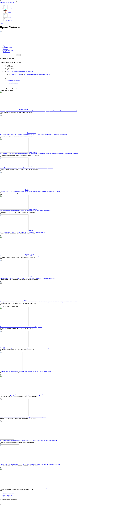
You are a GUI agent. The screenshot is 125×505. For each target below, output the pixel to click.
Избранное (6, 52)
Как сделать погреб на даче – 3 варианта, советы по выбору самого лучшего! (22, 232)
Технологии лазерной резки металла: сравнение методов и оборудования (21, 327)
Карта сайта (6, 497)
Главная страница (8, 493)
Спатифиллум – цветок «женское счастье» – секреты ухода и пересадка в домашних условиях (27, 278)
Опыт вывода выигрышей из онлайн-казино (20, 71)
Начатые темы (7, 47)
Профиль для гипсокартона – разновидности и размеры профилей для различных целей (25, 371)
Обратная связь (7, 495)
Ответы (5, 49)
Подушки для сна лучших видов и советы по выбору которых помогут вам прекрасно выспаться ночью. (30, 191)
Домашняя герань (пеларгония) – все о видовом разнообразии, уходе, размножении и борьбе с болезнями (30, 464)
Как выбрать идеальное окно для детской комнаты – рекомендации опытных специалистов (26, 168)
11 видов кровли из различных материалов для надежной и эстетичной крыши (23, 417)
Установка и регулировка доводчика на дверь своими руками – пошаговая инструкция (25, 210)
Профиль (6, 46)
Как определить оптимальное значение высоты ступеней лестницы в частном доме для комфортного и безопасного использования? (38, 111)
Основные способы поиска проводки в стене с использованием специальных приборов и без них (28, 488)
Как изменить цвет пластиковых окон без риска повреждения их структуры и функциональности (28, 440)
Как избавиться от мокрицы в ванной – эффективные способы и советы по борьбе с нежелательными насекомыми (33, 134)
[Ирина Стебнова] (6, 43)
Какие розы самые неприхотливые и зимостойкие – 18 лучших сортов (20, 256)
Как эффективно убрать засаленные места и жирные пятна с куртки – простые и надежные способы (29, 347)
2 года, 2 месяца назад (13, 80)
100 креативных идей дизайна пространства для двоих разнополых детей (21, 395)
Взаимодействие (8, 50)
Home (1, 23)
